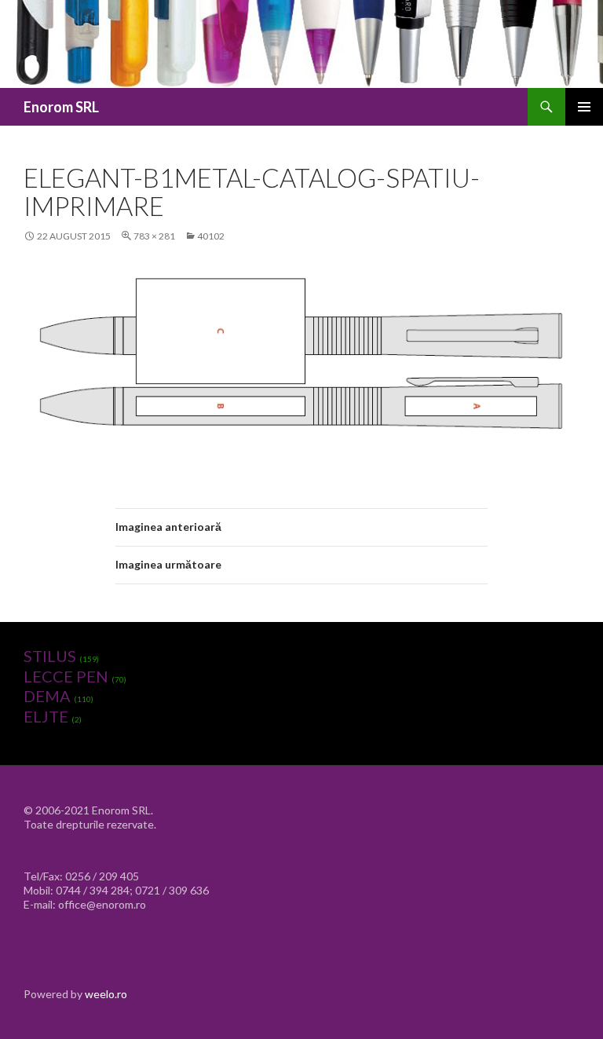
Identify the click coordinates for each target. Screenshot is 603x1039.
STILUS (50, 655)
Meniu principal (584, 107)
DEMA (47, 695)
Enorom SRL (61, 106)
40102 (211, 236)
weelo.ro (106, 994)
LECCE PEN (66, 676)
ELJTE (46, 716)
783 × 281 (154, 236)
